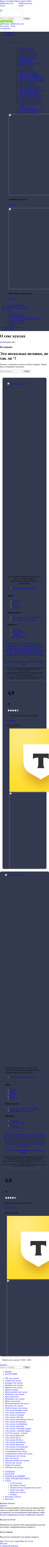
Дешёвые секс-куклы (28, 56)
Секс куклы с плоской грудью (31, 81)
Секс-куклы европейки (29, 99)
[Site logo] (9, 6)
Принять (40, 1515)
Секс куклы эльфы (32, 653)
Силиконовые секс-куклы (30, 101)
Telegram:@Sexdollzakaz (19, 635)
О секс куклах (16, 314)
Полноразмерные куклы (29, 88)
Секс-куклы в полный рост (30, 97)
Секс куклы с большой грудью (32, 78)
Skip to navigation (7, 1)
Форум (13, 1094)
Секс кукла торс (26, 67)
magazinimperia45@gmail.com (25, 588)
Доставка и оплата (18, 316)
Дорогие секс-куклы (27, 58)
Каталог (16, 603)
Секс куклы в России (28, 113)
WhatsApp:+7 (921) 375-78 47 (18, 1122)
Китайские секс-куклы (28, 62)
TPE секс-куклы (26, 49)
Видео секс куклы (18, 323)
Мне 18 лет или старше (10, 1541)
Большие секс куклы (27, 53)
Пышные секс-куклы (28, 72)
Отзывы (13, 325)
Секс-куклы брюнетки (28, 94)
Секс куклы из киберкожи (30, 76)
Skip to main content (23, 1)
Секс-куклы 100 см (27, 83)
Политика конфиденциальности (19, 661)
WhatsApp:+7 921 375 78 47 (20, 631)
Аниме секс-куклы (27, 51)
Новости (16, 608)
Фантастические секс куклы (31, 90)
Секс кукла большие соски (30, 110)
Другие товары (25, 60)
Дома (2, 342)
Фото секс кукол (17, 321)
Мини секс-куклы (26, 65)
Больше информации (18, 1515)
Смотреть (12, 720)
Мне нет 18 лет (26, 1541)
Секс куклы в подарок (28, 74)
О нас (15, 605)
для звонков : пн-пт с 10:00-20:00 (27, 617)
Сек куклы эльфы (26, 69)
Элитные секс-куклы (28, 108)
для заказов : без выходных (24, 620)
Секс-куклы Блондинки (29, 92)
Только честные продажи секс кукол (25, 318)
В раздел (12, 204)
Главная (16, 601)
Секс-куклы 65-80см (27, 85)
